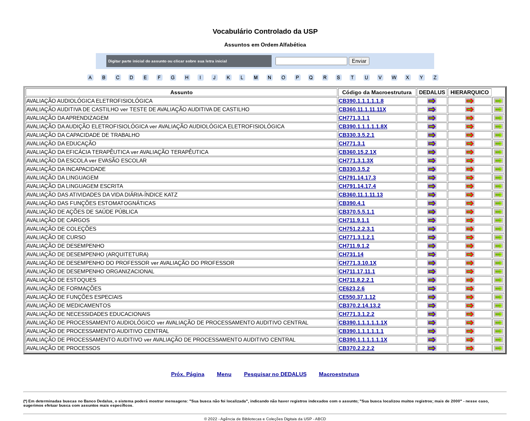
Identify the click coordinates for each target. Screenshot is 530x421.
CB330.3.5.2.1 (356, 135)
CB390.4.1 (352, 203)
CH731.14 (351, 254)
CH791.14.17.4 (357, 186)
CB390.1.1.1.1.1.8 (361, 101)
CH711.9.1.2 (354, 246)
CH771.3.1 (352, 143)
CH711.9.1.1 (354, 220)
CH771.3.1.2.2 (356, 314)
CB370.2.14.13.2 (360, 305)
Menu (224, 374)
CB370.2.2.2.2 (356, 348)
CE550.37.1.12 (357, 297)
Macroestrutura (339, 374)
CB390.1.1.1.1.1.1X (363, 322)
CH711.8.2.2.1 (356, 280)
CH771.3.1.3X (356, 160)
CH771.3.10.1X (357, 263)
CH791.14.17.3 (357, 177)
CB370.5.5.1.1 (356, 212)
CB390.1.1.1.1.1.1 (361, 331)
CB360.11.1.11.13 (361, 195)
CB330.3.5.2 (354, 169)
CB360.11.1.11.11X (362, 109)
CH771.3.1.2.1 (356, 237)
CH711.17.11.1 (357, 271)
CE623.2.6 (352, 288)
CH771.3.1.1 (354, 118)
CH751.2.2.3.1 (356, 229)
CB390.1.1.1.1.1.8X (363, 126)
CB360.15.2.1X (357, 152)
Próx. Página (187, 374)
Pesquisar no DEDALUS (275, 374)
